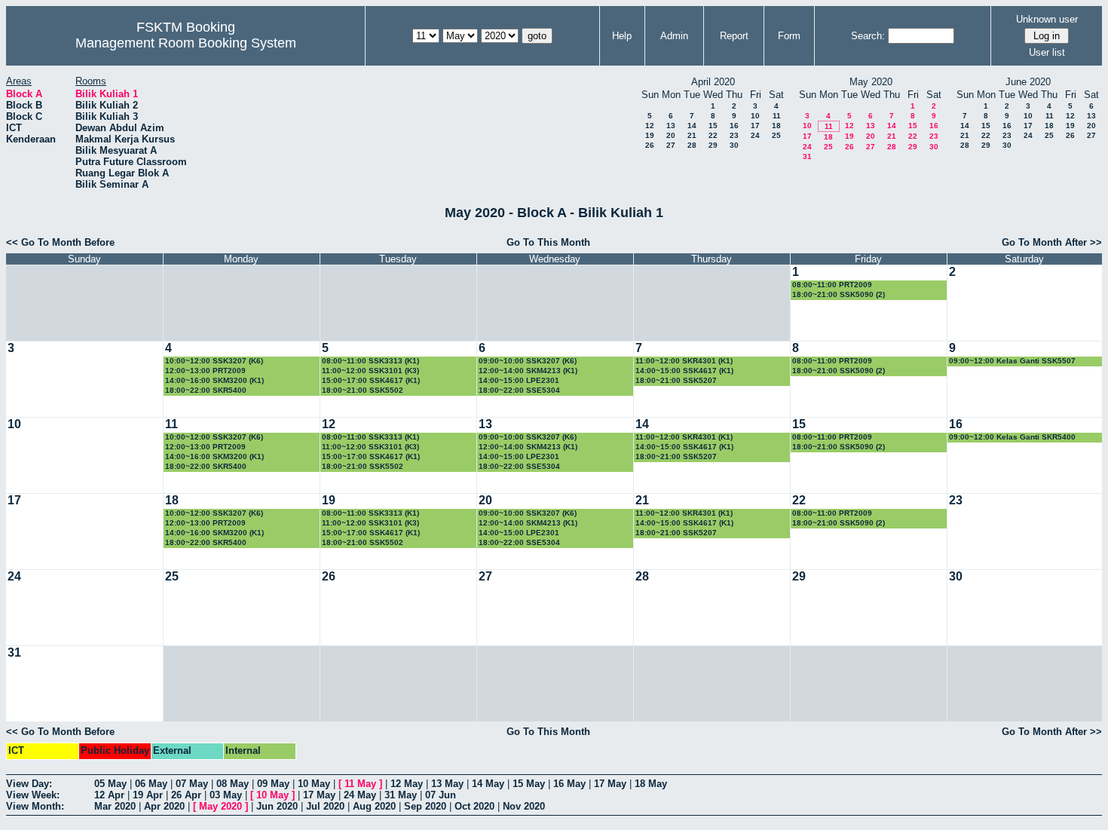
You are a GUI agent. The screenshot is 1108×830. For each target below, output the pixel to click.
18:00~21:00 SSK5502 (362, 390)
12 (649, 125)
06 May (151, 783)
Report (734, 35)
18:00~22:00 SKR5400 (205, 390)
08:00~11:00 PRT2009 (832, 284)
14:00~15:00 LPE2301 (519, 380)
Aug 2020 (374, 806)
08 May (232, 783)
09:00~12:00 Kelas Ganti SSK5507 (1012, 361)
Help (622, 35)
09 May (273, 783)
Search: (868, 35)
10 (755, 116)
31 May (400, 795)
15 (713, 125)
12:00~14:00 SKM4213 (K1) (528, 370)
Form (789, 35)
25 (776, 135)
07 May (192, 783)
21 (691, 135)
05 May (110, 783)
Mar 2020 (115, 806)
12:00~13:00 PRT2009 (205, 370)
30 (734, 145)
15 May (529, 783)
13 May (447, 783)
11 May (360, 783)
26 (649, 145)
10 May (314, 783)
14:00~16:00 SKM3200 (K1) (214, 380)
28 (691, 145)
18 (776, 125)
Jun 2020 (277, 806)
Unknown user (1047, 19)
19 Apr (148, 795)
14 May (488, 783)
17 (755, 125)
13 (670, 125)
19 (649, 135)
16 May (569, 783)
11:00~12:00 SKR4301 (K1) (684, 361)
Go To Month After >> (1052, 242)
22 (713, 135)
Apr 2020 (164, 806)
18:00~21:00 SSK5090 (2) (838, 294)
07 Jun (440, 795)
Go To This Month (548, 242)
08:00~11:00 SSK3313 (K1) (370, 361)
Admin (674, 35)
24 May (360, 795)
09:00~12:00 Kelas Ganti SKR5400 (1012, 437)
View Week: (33, 795)
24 (755, 135)
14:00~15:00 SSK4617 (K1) (684, 370)
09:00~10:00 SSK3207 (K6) (528, 361)
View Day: (29, 783)
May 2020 (220, 806)
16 (734, 125)
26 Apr (186, 795)
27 (670, 145)
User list (1047, 52)
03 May (226, 795)
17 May (610, 783)
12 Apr (109, 795)
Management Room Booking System (185, 43)
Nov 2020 (524, 806)
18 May (651, 783)
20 (670, 135)
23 (734, 135)
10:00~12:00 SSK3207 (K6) (214, 361)
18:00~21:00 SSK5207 (676, 380)
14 (691, 125)
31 (807, 156)
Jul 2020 (325, 806)
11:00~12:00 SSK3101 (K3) (370, 370)
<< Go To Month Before (60, 242)
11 (777, 116)
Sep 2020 (425, 806)
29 (713, 145)
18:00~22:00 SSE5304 (519, 390)
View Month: (35, 806)
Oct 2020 (474, 806)
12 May (406, 783)
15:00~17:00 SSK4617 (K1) (371, 380)
